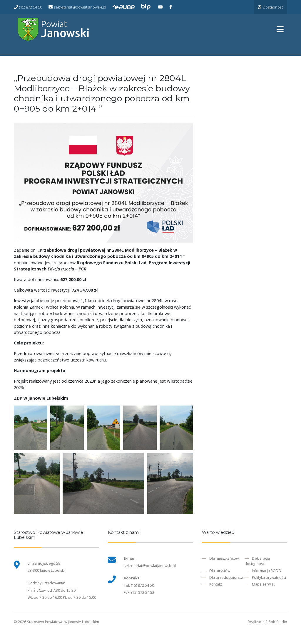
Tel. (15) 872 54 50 (139, 585)
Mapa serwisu (263, 584)
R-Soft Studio (276, 621)
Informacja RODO (266, 570)
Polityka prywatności (269, 577)
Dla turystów (219, 570)
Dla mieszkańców (224, 558)
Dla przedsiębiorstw (226, 577)
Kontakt (215, 584)
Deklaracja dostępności (257, 561)
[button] (30, 428)
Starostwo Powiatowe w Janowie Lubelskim (63, 621)
